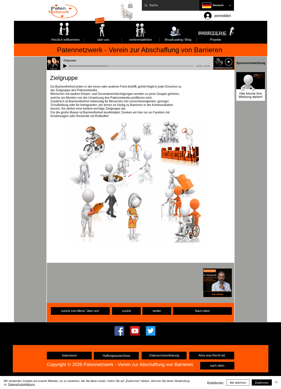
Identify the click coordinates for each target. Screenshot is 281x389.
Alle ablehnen (238, 382)
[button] (224, 63)
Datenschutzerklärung (21, 384)
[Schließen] (276, 382)
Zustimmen (262, 382)
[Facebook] (119, 331)
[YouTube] (135, 331)
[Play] (65, 66)
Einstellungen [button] (215, 382)
